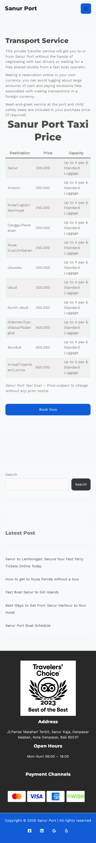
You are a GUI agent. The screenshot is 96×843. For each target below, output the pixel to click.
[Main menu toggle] (86, 8)
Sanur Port (21, 8)
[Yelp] (66, 831)
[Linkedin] (42, 831)
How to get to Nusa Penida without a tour (42, 579)
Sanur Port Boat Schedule (27, 625)
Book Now (48, 409)
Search (11, 474)
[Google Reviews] (54, 831)
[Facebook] (29, 831)
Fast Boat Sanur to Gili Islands (32, 592)
